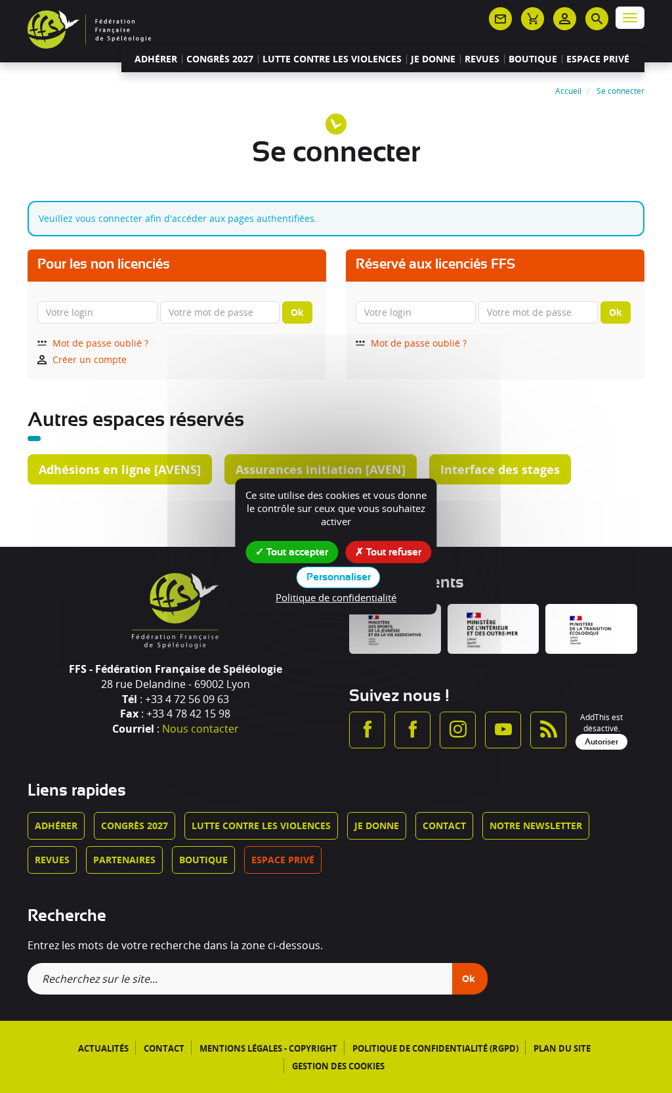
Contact (444, 825)
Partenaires (124, 859)
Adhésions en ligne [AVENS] (120, 469)
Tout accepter (296, 552)
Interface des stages (500, 469)
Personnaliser (338, 577)
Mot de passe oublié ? (100, 343)
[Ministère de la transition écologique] (591, 629)
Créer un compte (89, 359)
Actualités (103, 1048)
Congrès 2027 (219, 59)
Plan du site (562, 1048)
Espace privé (597, 59)
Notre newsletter (536, 825)
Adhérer (156, 59)
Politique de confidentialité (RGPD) (435, 1048)
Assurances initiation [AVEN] (321, 469)
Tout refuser (392, 552)
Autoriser (601, 741)
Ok (297, 312)
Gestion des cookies (338, 1066)
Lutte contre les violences (332, 59)
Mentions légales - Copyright (268, 1048)
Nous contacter (200, 728)
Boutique (533, 59)
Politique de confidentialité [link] (336, 597)
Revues (482, 59)
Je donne (433, 59)
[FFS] (89, 28)
